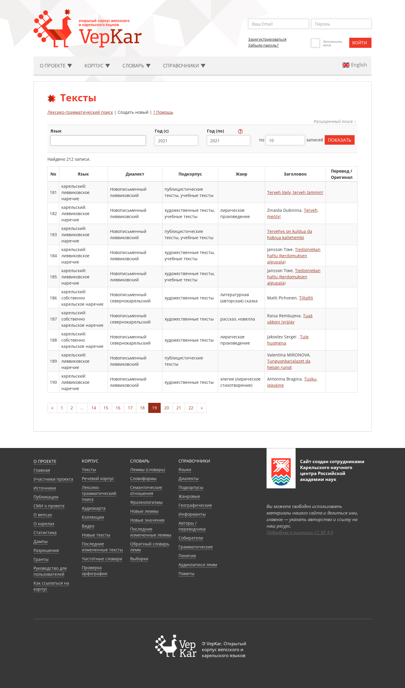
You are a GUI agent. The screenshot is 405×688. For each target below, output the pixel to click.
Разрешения (46, 550)
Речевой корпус (98, 478)
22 (191, 408)
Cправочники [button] (181, 65)
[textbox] (55, 140)
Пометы (186, 573)
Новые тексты (96, 535)
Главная (42, 470)
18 (142, 408)
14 (93, 408)
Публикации (46, 497)
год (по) (216, 131)
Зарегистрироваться (267, 39)
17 (130, 408)
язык (56, 131)
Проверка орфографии (94, 570)
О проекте (45, 461)
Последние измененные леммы (150, 532)
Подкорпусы (190, 487)
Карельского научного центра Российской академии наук (326, 473)
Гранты (41, 559)
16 (118, 408)
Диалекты (188, 478)
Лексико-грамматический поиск (80, 112)
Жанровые (189, 496)
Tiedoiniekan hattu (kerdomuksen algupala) (294, 256)
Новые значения (147, 520)
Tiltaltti (306, 298)
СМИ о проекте (49, 506)
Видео (88, 526)
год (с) (162, 131)
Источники (45, 488)
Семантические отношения (146, 490)
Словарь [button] (133, 65)
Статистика (45, 532)
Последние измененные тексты (102, 547)
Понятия (187, 555)
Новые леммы (144, 511)
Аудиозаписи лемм (197, 564)
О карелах (44, 523)
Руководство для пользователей (50, 571)
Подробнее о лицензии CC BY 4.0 (300, 532)
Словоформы (143, 478)
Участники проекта (53, 479)
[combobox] (98, 140)
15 (105, 408)
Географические (195, 505)
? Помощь (163, 112)
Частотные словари (102, 558)
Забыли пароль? (263, 45)
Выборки (139, 558)
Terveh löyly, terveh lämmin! (295, 192)
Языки (184, 469)
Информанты (192, 514)
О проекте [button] (53, 65)
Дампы (41, 541)
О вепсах (43, 514)
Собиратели (190, 538)
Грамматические (195, 547)
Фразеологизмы (146, 502)
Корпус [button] (94, 65)
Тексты (89, 469)
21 (178, 408)
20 (166, 408)
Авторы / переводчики (192, 526)
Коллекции (93, 517)
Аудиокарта (94, 508)
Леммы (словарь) (147, 469)
